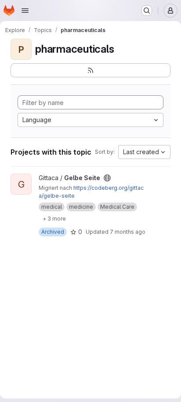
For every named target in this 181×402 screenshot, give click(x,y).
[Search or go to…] (146, 10)
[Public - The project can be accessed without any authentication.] (107, 177)
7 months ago (127, 231)
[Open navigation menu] (25, 11)
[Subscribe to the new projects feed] (90, 70)
